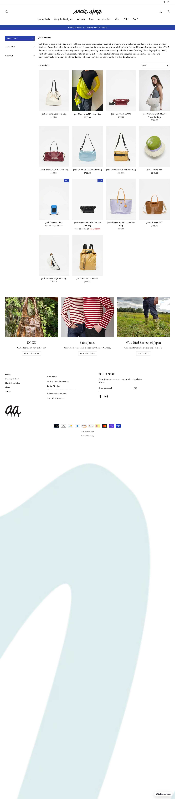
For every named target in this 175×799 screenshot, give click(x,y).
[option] (87, 27)
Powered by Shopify (87, 436)
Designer (10, 47)
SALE (135, 19)
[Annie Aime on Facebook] (100, 396)
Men (91, 19)
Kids (117, 19)
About (7, 387)
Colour (9, 56)
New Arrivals (43, 19)
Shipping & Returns (12, 378)
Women (81, 19)
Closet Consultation (12, 383)
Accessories (104, 19)
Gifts (126, 19)
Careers (8, 391)
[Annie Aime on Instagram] (106, 396)
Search (8, 374)
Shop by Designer (63, 19)
